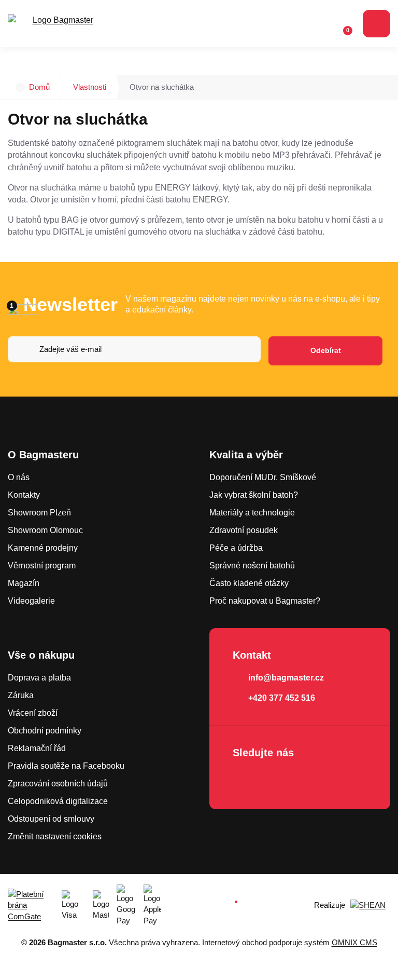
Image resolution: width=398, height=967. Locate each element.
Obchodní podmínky (44, 730)
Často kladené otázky (249, 583)
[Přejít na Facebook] (243, 780)
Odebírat (325, 350)
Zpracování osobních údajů (58, 783)
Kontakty (24, 495)
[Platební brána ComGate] (31, 905)
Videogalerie (31, 600)
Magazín (23, 583)
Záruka (21, 695)
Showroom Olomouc (45, 530)
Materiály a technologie (252, 512)
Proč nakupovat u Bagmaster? (264, 600)
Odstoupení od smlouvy (51, 818)
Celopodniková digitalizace (58, 801)
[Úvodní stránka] (20, 87)
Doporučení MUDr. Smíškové (262, 477)
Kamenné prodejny (43, 547)
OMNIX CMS (354, 942)
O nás (19, 477)
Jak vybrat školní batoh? (253, 495)
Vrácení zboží (33, 713)
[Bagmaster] (58, 23)
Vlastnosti (89, 87)
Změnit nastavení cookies (55, 836)
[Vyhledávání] (300, 24)
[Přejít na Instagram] (273, 780)
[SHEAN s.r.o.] (370, 905)
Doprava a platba (39, 677)
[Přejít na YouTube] (303, 780)
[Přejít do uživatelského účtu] (320, 23)
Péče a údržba (236, 547)
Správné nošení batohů (252, 565)
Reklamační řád (37, 748)
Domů (39, 87)
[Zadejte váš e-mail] (134, 350)
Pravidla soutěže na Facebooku (66, 765)
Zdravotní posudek (243, 530)
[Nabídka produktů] (376, 23)
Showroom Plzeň (39, 512)
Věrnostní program (42, 565)
